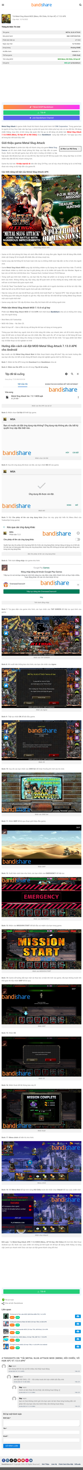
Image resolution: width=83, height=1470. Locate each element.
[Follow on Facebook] (3, 1460)
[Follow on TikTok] (11, 1460)
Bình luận (7, 1418)
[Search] (80, 5)
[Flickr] (27, 1460)
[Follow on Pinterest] (19, 1460)
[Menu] (3, 4)
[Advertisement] (41, 84)
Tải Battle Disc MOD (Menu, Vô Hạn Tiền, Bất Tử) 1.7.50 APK (28, 1337)
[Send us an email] (15, 1460)
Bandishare (46, 135)
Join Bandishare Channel (43, 118)
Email (5, 1436)
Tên (5, 1428)
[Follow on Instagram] (7, 1460)
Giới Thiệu (45, 1464)
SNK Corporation (61, 126)
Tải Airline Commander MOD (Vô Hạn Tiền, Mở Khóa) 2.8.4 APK (29, 1329)
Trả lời (77, 1371)
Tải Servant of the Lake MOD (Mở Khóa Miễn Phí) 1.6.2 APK (28, 1314)
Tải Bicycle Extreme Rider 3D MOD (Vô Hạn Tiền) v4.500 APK (28, 1322)
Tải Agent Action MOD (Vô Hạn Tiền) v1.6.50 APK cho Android (28, 1344)
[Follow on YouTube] (23, 1460)
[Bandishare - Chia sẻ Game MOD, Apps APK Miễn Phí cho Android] (41, 5)
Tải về (42, 112)
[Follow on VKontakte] (31, 1460)
